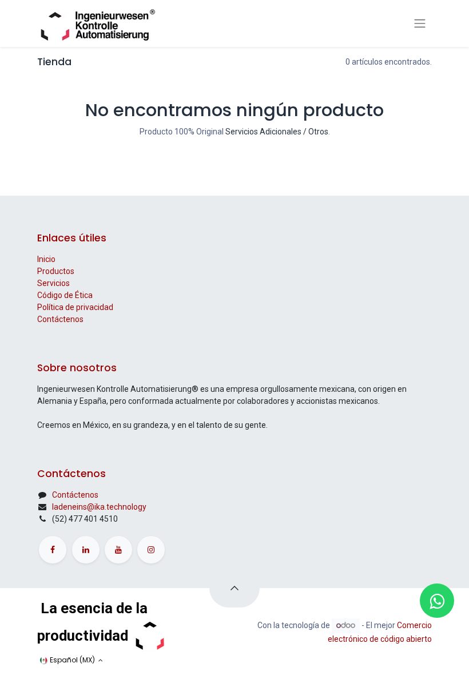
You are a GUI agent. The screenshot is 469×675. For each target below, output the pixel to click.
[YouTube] (118, 549)
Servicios (53, 283)
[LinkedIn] (86, 549)
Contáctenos (60, 319)
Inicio (46, 259)
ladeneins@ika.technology (99, 506)
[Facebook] (52, 549)
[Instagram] (151, 549)
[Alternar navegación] (420, 23)
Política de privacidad (75, 307)
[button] (234, 588)
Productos (55, 271)
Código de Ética (65, 295)
